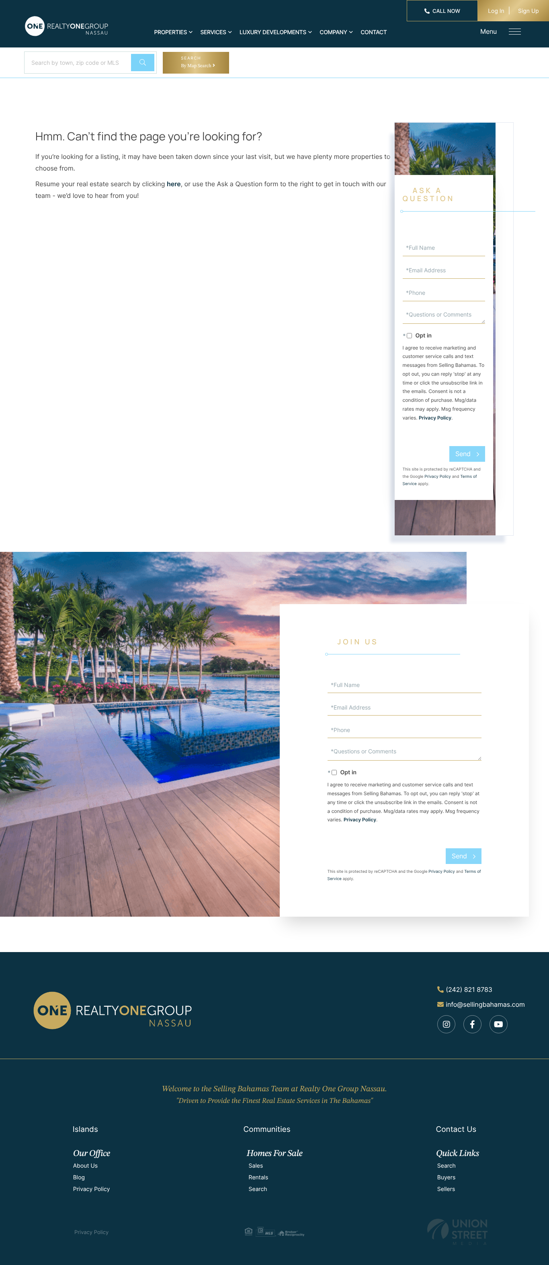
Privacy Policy (435, 418)
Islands (85, 1129)
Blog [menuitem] (79, 1177)
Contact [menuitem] (374, 32)
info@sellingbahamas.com (485, 1004)
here (174, 184)
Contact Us (456, 1129)
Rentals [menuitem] (258, 1177)
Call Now (446, 11)
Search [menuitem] (258, 1189)
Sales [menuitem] (256, 1165)
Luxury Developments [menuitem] (273, 32)
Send (463, 454)
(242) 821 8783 (469, 989)
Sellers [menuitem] (446, 1189)
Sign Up (528, 11)
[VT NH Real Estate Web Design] (457, 1232)
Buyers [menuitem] (446, 1177)
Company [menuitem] (333, 32)
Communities (266, 1129)
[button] (142, 62)
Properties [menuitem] (170, 32)
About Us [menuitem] (85, 1165)
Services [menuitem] (213, 32)
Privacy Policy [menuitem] (91, 1189)
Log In (496, 11)
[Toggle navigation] (515, 31)
